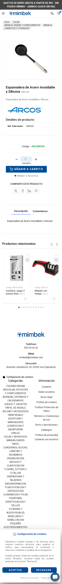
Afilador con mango (41, 292)
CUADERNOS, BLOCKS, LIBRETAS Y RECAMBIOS (15, 451)
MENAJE (48, 25)
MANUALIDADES (15, 440)
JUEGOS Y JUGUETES (15, 404)
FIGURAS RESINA (15, 386)
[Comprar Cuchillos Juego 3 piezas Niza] (25, 299)
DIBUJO (15, 433)
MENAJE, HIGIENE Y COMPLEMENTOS (22, 25)
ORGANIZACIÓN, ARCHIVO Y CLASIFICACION (15, 462)
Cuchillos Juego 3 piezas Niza (15, 292)
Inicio (7, 22)
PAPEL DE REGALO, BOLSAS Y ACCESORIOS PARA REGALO (16, 411)
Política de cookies (49, 578)
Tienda (16, 22)
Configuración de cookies (19, 377)
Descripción (21, 211)
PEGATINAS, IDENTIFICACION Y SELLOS (15, 502)
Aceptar (15, 570)
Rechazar (43, 570)
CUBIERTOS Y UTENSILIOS (17, 28)
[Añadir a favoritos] (27, 260)
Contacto (46, 386)
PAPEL (15, 443)
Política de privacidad (29, 578)
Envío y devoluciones (46, 424)
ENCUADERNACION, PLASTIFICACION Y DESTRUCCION (15, 487)
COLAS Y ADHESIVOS (15, 436)
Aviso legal (46, 397)
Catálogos (46, 429)
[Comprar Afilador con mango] (54, 299)
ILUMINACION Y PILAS (15, 494)
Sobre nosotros (46, 391)
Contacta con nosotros (46, 439)
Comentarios (40, 211)
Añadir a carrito (28, 169)
